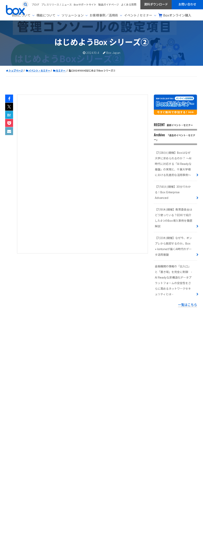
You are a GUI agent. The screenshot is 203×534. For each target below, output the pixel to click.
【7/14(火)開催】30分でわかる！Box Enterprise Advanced (173, 192)
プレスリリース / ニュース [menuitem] (56, 4)
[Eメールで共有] (9, 131)
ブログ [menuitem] (35, 4)
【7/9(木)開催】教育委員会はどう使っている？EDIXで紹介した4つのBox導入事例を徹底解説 (173, 218)
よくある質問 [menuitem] (128, 4)
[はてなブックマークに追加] (9, 115)
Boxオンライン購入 (177, 15)
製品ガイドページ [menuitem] (108, 4)
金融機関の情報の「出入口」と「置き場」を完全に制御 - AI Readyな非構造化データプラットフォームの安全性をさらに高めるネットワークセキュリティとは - (173, 280)
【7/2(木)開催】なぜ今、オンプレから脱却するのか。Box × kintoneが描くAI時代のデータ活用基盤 (173, 246)
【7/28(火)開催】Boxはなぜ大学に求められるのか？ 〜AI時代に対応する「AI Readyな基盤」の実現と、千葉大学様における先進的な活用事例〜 (173, 164)
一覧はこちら (187, 305)
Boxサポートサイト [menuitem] (85, 4)
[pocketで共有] (9, 123)
